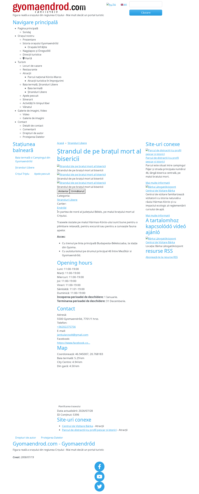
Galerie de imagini (33, 118)
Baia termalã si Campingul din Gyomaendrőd (32, 159)
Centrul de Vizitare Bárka (77, 426)
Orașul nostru (26, 36)
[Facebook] (99, 466)
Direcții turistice (32, 54)
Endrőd (61, 207)
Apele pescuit (30, 95)
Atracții (27, 73)
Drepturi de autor (33, 133)
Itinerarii (28, 99)
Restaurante (30, 69)
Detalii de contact (33, 125)
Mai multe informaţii (158, 183)
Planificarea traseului (69, 406)
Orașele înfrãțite (37, 47)
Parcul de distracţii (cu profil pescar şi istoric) (89, 430)
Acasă (60, 143)
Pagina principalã (28, 28)
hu (114, 4)
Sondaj (27, 32)
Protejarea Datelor (34, 137)
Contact (22, 122)
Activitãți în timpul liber (36, 103)
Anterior (63, 191)
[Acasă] (49, 4)
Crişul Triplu (22, 173)
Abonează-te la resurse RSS (162, 257)
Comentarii (29, 129)
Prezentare (29, 39)
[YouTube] (99, 476)
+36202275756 (66, 327)
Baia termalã (35, 88)
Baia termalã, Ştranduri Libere (40, 84)
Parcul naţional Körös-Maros (44, 77)
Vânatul (27, 107)
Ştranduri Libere (37, 92)
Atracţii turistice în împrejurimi (46, 80)
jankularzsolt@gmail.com (72, 334)
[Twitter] (99, 486)
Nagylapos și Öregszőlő (37, 51)
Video (26, 114)
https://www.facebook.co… (73, 343)
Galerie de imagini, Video (32, 110)
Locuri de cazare (32, 65)
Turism (22, 62)
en (125, 4)
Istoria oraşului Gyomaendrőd (40, 43)
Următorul (77, 191)
